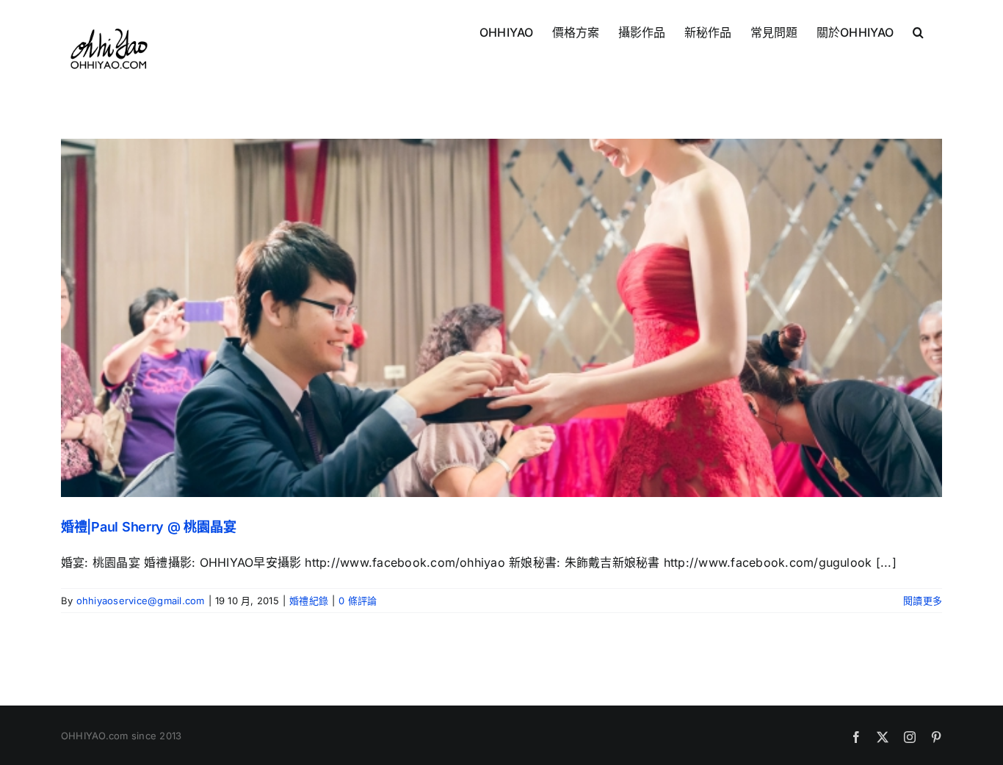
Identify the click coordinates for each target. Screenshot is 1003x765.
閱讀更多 (922, 600)
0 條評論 (357, 600)
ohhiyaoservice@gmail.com (140, 600)
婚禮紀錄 (308, 600)
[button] (918, 31)
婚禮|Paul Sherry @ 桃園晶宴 (148, 526)
